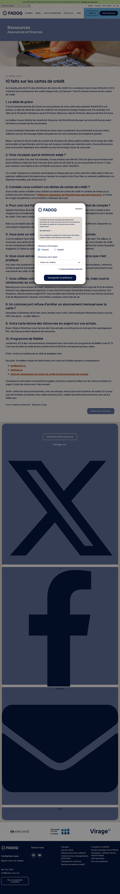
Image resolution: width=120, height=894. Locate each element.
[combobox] (60, 262)
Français (45, 249)
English (60, 249)
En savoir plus (45, 231)
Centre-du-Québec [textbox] (48, 262)
